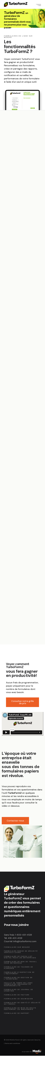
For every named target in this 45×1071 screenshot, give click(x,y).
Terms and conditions (12, 1043)
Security (37, 1040)
